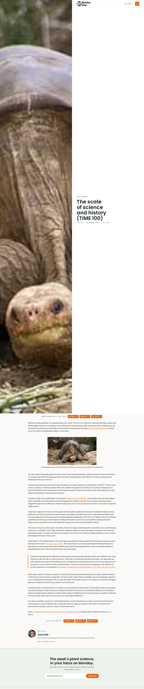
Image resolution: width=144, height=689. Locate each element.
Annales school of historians (76, 498)
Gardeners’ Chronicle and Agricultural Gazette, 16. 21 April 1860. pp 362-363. (86, 567)
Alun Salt (80, 222)
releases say (103, 428)
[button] (137, 4)
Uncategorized (82, 196)
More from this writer (46, 641)
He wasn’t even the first (54, 544)
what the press (93, 428)
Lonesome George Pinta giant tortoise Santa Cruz (51, 612)
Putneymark (75, 612)
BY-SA (109, 612)
